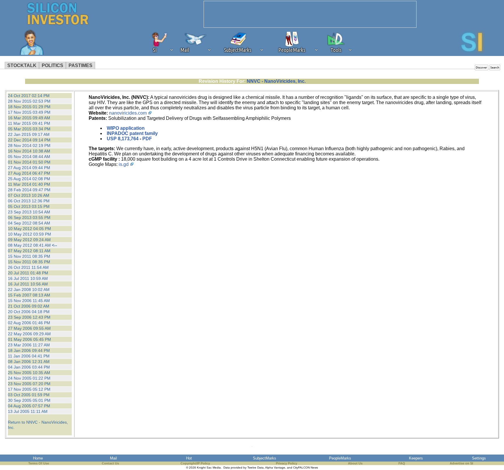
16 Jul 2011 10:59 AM (28, 278)
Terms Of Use (38, 463)
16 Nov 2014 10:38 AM (29, 151)
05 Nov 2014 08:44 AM (29, 156)
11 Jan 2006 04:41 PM (29, 356)
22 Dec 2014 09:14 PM (29, 140)
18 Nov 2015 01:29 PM (29, 106)
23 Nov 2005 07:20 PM (29, 383)
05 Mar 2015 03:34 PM (29, 129)
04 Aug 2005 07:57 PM (29, 406)
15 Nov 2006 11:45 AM (29, 300)
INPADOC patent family (132, 133)
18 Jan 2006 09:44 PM (29, 350)
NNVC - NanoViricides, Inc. (276, 81)
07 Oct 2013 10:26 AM (28, 195)
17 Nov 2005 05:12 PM (29, 389)
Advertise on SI (461, 463)
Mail (113, 458)
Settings (479, 458)
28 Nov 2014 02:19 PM (29, 145)
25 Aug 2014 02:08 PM (29, 178)
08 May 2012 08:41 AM (29, 245)
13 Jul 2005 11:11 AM (28, 411)
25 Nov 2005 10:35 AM (29, 372)
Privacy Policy (286, 463)
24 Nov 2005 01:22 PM (29, 378)
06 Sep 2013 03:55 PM (29, 217)
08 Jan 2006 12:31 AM (29, 361)
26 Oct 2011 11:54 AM (28, 267)
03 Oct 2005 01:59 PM (29, 394)
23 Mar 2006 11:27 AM (29, 345)
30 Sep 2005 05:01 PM (29, 400)
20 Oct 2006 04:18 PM (29, 311)
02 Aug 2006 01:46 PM (29, 322)
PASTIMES (80, 65)
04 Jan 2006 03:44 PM (29, 367)
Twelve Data (255, 467)
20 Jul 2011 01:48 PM (28, 273)
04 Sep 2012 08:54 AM (29, 223)
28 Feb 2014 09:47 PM (29, 189)
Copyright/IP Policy (195, 463)
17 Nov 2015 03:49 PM (29, 112)
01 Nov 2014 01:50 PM (29, 162)
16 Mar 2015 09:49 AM (29, 117)
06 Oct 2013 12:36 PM (29, 201)
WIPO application (126, 128)
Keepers (416, 458)
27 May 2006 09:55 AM (29, 328)
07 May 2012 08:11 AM (29, 250)
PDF (147, 138)
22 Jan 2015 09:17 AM (29, 134)
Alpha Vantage (275, 467)
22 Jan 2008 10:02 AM (29, 289)
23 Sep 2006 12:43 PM (29, 317)
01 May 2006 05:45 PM (29, 339)
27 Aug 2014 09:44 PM (29, 167)
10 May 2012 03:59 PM (29, 234)
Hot (189, 458)
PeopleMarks (340, 458)
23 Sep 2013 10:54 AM (29, 212)
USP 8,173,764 (123, 138)
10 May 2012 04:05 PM (29, 228)
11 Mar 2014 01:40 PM (29, 184)
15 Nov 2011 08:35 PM (29, 256)
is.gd (124, 164)
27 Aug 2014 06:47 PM (29, 173)
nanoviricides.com (128, 113)
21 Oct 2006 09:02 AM (28, 306)
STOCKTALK (21, 65)
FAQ (401, 463)
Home (38, 458)
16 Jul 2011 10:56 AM (28, 284)
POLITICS (52, 65)
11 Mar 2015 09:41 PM (29, 123)
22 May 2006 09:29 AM (29, 334)
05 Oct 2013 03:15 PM (29, 206)
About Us (355, 463)
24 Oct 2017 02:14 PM (29, 95)
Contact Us (110, 463)
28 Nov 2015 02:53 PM (29, 101)
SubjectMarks (264, 458)
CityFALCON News (305, 467)
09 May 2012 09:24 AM (29, 239)
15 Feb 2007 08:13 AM (29, 295)
